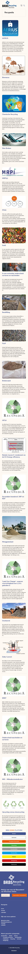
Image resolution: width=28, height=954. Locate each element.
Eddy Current (7, 657)
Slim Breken (6, 148)
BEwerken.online (5, 920)
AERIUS (5, 38)
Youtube (3, 923)
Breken (14, 833)
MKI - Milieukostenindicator (12, 779)
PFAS (4, 210)
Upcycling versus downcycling (13, 812)
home (2, 908)
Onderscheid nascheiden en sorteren (12, 739)
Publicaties (14, 864)
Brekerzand (6, 381)
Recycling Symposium (6, 922)
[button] (24, 5)
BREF (4, 698)
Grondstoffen (14, 849)
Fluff (4, 343)
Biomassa (5, 77)
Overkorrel (6, 621)
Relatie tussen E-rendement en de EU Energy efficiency (13, 456)
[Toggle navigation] (21, 5)
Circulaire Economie (14, 841)
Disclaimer (14, 950)
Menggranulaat (7, 542)
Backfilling (6, 312)
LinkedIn (3, 925)
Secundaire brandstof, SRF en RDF (13, 498)
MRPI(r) (5, 178)
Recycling (14, 845)
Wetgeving (14, 860)
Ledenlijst (3, 912)
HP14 (4, 420)
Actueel (3, 910)
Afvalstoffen (14, 853)
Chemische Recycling (10, 114)
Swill (4, 245)
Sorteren (14, 837)
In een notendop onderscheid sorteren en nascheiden (13, 274)
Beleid (14, 856)
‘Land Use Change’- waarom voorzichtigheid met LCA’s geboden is (12, 583)
